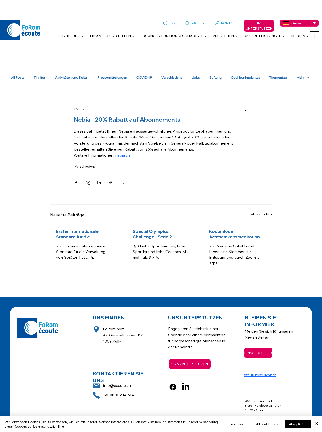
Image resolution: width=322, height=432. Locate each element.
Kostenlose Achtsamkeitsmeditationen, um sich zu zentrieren (237, 234)
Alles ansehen (261, 214)
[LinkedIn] (185, 387)
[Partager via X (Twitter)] (87, 182)
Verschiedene (171, 78)
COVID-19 (144, 78)
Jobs (196, 78)
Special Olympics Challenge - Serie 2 (152, 234)
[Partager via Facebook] (76, 182)
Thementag (278, 78)
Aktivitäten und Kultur (71, 78)
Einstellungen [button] (238, 424)
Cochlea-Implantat (245, 78)
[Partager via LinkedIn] (99, 182)
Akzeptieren (298, 424)
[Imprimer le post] (122, 182)
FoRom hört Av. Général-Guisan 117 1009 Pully (123, 335)
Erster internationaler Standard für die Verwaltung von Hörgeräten (78, 234)
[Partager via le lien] (110, 182)
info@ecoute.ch (117, 385)
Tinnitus (40, 78)
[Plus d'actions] (245, 109)
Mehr (301, 78)
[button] (73, 35)
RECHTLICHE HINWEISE (260, 375)
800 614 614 (123, 394)
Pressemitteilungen (112, 78)
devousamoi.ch (270, 405)
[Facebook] (173, 387)
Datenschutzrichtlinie (48, 426)
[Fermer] (316, 424)
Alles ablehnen (267, 424)
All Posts (17, 78)
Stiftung (215, 78)
